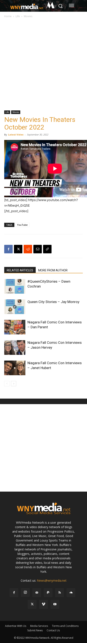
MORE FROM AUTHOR (53, 270)
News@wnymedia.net (52, 580)
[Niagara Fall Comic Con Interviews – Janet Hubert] (14, 368)
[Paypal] (48, 592)
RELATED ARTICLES (20, 270)
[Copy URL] (47, 249)
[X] (18, 249)
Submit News (35, 630)
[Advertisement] (43, 64)
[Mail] (37, 592)
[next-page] (13, 383)
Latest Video (15, 134)
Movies (28, 16)
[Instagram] (25, 592)
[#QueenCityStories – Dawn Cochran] (14, 286)
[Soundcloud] (71, 592)
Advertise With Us (15, 626)
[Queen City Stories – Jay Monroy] (14, 306)
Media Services (39, 626)
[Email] (37, 249)
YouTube (22, 224)
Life (18, 16)
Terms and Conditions (65, 626)
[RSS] (59, 592)
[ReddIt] (28, 249)
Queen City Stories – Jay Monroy (53, 302)
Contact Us (53, 630)
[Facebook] (8, 249)
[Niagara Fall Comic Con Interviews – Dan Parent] (14, 327)
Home (8, 16)
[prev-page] (7, 383)
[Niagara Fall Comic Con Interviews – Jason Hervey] (14, 347)
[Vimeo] (43, 604)
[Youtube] (55, 604)
